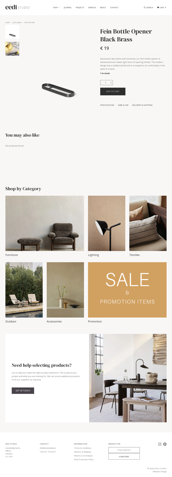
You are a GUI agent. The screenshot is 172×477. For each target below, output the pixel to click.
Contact (114, 7)
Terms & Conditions (82, 448)
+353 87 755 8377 (48, 451)
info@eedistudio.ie (48, 448)
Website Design (160, 471)
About (103, 7)
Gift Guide (17, 22)
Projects (80, 7)
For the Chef (29, 22)
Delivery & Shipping (82, 451)
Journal (68, 7)
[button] (56, 7)
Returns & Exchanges (83, 455)
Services (92, 7)
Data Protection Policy (83, 459)
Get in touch (23, 390)
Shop (7, 22)
